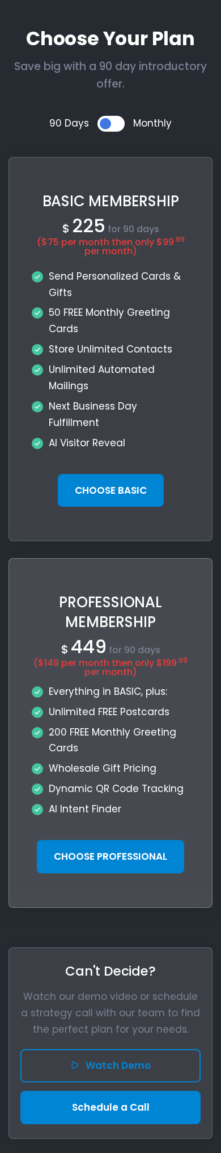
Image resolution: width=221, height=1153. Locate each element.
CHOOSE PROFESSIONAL (110, 856)
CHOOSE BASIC (111, 490)
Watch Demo (118, 1065)
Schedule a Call (111, 1107)
